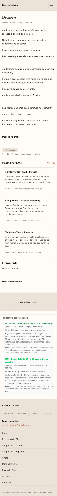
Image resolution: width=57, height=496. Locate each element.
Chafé (5, 457)
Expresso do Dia (10, 439)
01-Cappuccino (9, 150)
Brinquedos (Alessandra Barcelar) (22, 200)
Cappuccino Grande (12, 445)
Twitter (35, 413)
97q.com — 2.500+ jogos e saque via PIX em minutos (29, 323)
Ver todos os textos (29, 301)
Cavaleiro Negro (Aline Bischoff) (21, 171)
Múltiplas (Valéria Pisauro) (19, 232)
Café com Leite (9, 464)
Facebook (22, 413)
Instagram (8, 413)
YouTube (47, 413)
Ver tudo (51, 163)
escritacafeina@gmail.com (15, 425)
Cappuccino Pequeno (13, 451)
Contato (6, 476)
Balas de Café (9, 470)
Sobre (5, 433)
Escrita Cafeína (10, 405)
